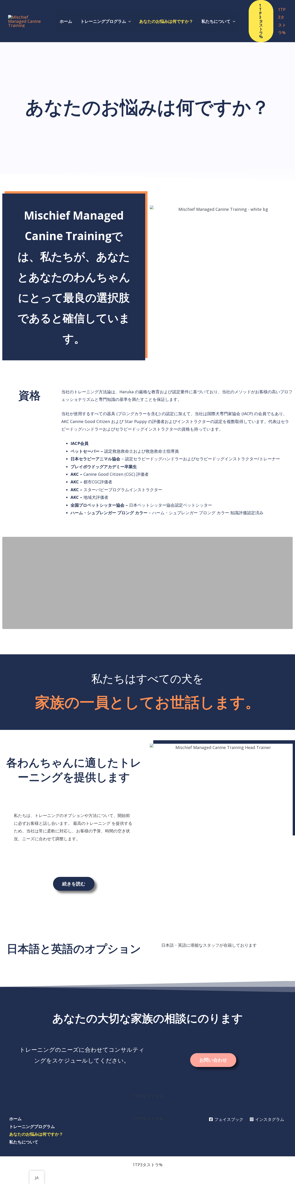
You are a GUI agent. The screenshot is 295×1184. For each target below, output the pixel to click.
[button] (128, 21)
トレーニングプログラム (32, 1126)
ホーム (15, 1118)
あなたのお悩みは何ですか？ (36, 1134)
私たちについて (23, 1142)
